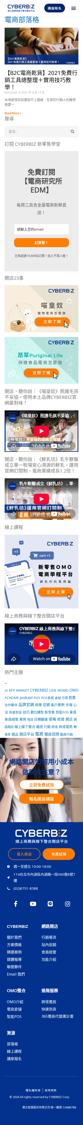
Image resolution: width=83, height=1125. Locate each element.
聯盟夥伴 (14, 966)
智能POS (62, 712)
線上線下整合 (25, 726)
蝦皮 (39, 726)
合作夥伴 (11, 705)
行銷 (47, 727)
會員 (73, 712)
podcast (26, 697)
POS (37, 697)
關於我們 (14, 937)
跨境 (54, 727)
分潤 (65, 698)
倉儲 (58, 698)
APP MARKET (19, 690)
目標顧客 (41, 719)
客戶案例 (58, 704)
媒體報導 (14, 959)
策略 (52, 719)
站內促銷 (49, 944)
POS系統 (47, 697)
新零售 (49, 712)
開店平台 (26, 734)
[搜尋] (72, 131)
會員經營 (11, 719)
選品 (15, 734)
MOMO (62, 690)
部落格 (12, 1043)
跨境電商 (66, 726)
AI (6, 690)
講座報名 (14, 1058)
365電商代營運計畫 (58, 1016)
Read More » (13, 113)
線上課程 (14, 1051)
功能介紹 (49, 959)
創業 (72, 697)
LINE (52, 690)
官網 (46, 704)
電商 (39, 734)
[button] (73, 8)
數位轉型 (37, 712)
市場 (68, 704)
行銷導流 (49, 937)
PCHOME (12, 697)
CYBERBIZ (39, 690)
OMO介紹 (15, 1001)
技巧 (26, 712)
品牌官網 (26, 704)
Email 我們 (16, 974)
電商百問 (51, 734)
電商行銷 (66, 734)
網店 (69, 719)
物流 (30, 719)
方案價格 (14, 944)
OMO (73, 690)
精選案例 (14, 952)
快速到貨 (15, 712)
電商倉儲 (14, 1009)
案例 (22, 719)
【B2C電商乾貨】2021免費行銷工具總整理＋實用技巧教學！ (41, 80)
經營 (61, 719)
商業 (38, 704)
